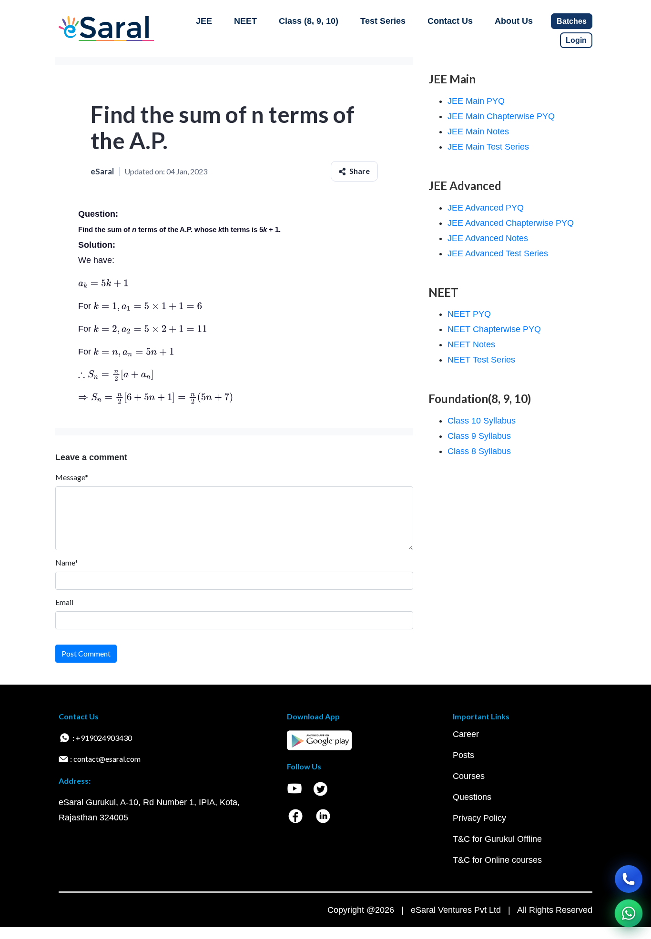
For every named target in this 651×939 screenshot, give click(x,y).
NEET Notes (471, 344)
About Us (514, 21)
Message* (71, 477)
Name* (66, 562)
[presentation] (103, 283)
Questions (472, 797)
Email (64, 601)
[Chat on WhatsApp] (628, 913)
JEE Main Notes (478, 131)
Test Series (383, 21)
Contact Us (450, 21)
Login (576, 40)
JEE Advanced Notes (488, 238)
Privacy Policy (479, 818)
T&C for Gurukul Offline (497, 839)
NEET (245, 21)
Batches (572, 21)
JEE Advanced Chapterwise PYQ (511, 223)
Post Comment (86, 653)
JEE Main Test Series (488, 146)
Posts (463, 755)
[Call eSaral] (628, 879)
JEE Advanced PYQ (486, 207)
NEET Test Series (481, 359)
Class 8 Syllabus (479, 451)
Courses (469, 776)
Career (466, 734)
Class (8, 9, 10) (308, 21)
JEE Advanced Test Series (498, 253)
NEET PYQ (469, 314)
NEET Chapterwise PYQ (494, 329)
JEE (204, 21)
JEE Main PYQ (476, 101)
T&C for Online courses (497, 860)
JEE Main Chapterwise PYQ (501, 116)
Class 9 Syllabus (479, 436)
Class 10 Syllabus (482, 420)
